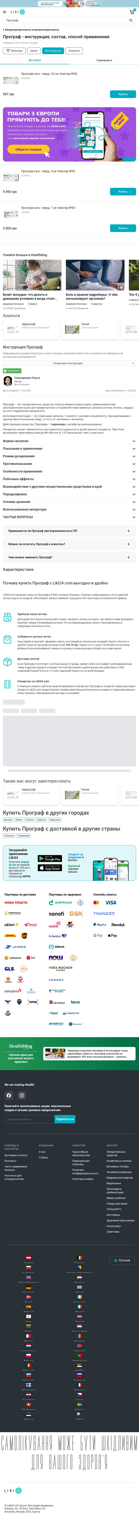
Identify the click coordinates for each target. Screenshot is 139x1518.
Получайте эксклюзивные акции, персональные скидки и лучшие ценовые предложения (38, 1108)
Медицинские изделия (120, 1177)
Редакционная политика (81, 1162)
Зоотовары (113, 1214)
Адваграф (28, 324)
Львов (29, 819)
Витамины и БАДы (118, 1166)
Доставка (35, 60)
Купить (123, 94)
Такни (85, 324)
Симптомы (113, 1231)
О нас (42, 1151)
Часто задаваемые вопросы (16, 1168)
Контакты (10, 1160)
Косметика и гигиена (119, 1160)
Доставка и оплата (16, 1155)
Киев (19, 819)
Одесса (41, 819)
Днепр (8, 819)
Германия (23, 835)
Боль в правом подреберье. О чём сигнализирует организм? (92, 296)
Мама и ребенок (116, 1198)
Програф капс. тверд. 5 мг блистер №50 (48, 171)
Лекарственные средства (116, 1153)
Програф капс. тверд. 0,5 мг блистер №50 (49, 74)
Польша (9, 835)
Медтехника (114, 1183)
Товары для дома (117, 1203)
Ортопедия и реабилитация (115, 1190)
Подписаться (65, 1119)
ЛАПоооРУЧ (114, 1209)
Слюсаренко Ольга (27, 378)
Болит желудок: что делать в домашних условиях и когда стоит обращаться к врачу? (29, 297)
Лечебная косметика (119, 1172)
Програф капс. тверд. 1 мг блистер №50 (48, 208)
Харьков (55, 819)
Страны (43, 1157)
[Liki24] (13, 1490)
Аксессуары (114, 1226)
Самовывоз (104, 60)
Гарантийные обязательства (81, 1153)
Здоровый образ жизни (120, 1220)
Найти (132, 20)
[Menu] (4, 12)
